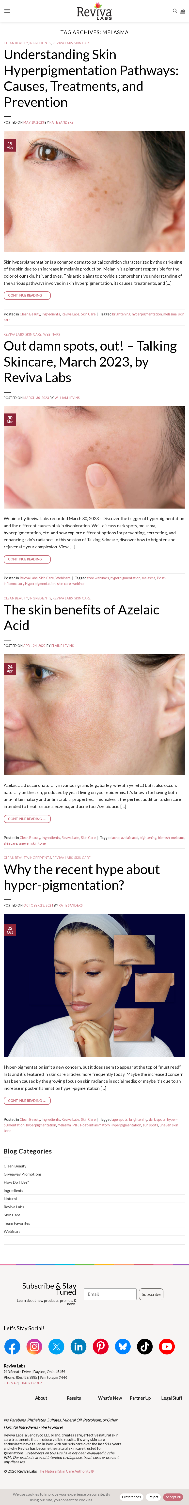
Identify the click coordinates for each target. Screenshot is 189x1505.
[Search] (175, 11)
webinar (78, 584)
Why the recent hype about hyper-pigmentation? (82, 877)
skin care (64, 584)
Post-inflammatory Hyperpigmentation (110, 1125)
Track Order (31, 1383)
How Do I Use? (16, 1182)
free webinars (98, 578)
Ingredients (40, 43)
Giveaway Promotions (23, 1174)
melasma (170, 314)
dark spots (157, 1119)
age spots (120, 1119)
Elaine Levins (62, 646)
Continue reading (27, 295)
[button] (7, 10)
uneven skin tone (32, 843)
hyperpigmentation (147, 314)
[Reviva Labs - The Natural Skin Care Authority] (94, 11)
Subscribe (151, 1294)
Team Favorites (17, 1223)
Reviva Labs (63, 43)
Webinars (51, 334)
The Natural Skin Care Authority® (66, 1471)
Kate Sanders (61, 122)
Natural (10, 1198)
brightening (121, 314)
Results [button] (74, 1398)
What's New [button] (110, 1398)
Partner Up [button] (140, 1398)
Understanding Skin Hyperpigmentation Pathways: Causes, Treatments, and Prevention (91, 78)
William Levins (67, 398)
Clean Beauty (16, 43)
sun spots (150, 1125)
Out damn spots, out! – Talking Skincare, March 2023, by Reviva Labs (90, 361)
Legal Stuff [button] (171, 1398)
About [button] (41, 1398)
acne (116, 838)
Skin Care (82, 43)
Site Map (11, 1383)
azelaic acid (129, 838)
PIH (75, 1125)
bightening (148, 838)
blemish (164, 838)
